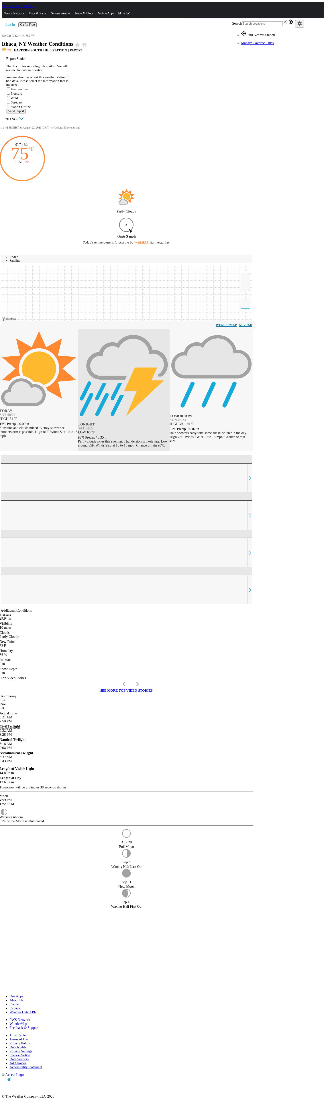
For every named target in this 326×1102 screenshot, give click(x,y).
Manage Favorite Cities (257, 43)
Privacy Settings (21, 1051)
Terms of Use (19, 1039)
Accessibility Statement (26, 1067)
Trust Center (18, 1035)
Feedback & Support (24, 1028)
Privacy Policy (20, 1043)
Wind (14, 98)
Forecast (16, 102)
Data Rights (18, 1047)
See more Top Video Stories (126, 690)
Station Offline (21, 107)
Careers (15, 1008)
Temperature (19, 89)
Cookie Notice (20, 1055)
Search (237, 23)
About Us (16, 1000)
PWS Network (20, 1020)
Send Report (16, 111)
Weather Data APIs (23, 1012)
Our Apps (16, 996)
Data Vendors (19, 1059)
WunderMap (226, 325)
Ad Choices (18, 1063)
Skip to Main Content (17, 6)
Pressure (16, 93)
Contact (15, 1004)
